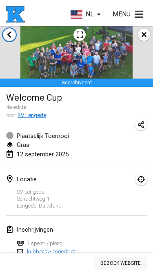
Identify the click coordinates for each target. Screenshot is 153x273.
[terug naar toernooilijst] (9, 35)
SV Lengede (32, 115)
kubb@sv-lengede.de (51, 251)
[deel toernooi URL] (141, 124)
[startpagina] (15, 14)
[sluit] (144, 35)
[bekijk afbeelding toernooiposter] (79, 35)
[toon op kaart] (141, 179)
